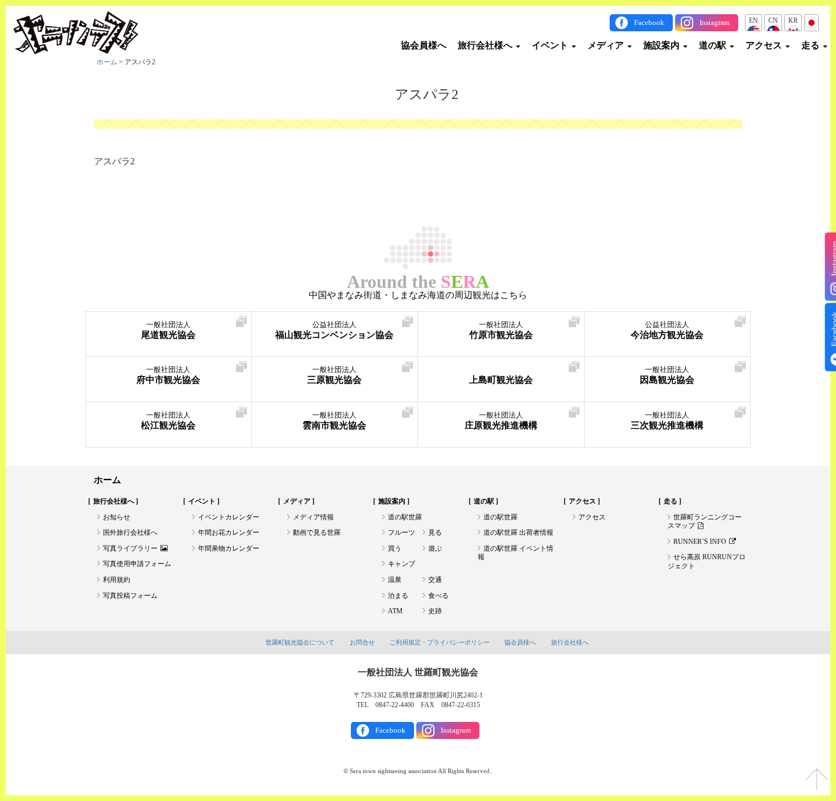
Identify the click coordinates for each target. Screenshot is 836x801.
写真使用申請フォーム (137, 564)
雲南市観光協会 (334, 420)
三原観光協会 (334, 375)
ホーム (107, 62)
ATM (395, 611)
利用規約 (116, 580)
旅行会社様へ (486, 45)
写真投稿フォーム (130, 596)
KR (793, 20)
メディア (606, 45)
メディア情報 (313, 517)
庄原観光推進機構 (501, 420)
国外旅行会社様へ (130, 532)
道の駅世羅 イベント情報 (515, 552)
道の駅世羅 (405, 517)
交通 (435, 580)
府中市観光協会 (168, 375)
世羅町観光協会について (300, 642)
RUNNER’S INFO (699, 542)
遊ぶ (435, 548)
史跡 (435, 611)
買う (395, 548)
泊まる (398, 596)
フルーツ (401, 532)
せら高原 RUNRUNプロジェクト (707, 561)
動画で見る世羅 (317, 532)
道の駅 (714, 45)
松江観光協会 (168, 420)
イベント (551, 45)
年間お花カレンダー (228, 532)
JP (811, 20)
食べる (438, 596)
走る (811, 45)
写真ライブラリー (130, 548)
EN (753, 20)
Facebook (649, 22)
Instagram (715, 22)
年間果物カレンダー (228, 548)
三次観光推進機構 (667, 420)
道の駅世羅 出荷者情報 (518, 532)
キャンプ (401, 564)
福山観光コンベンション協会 (334, 330)
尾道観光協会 (168, 330)
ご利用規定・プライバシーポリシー (440, 642)
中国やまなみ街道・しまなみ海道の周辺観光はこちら (418, 295)
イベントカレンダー (228, 517)
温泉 (395, 580)
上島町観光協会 (501, 380)
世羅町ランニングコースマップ (705, 521)
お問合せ (362, 642)
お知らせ (116, 517)
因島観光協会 (667, 375)
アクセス (765, 45)
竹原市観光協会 (501, 330)
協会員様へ (423, 45)
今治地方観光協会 (667, 330)
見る (435, 532)
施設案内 (662, 45)
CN (773, 20)
